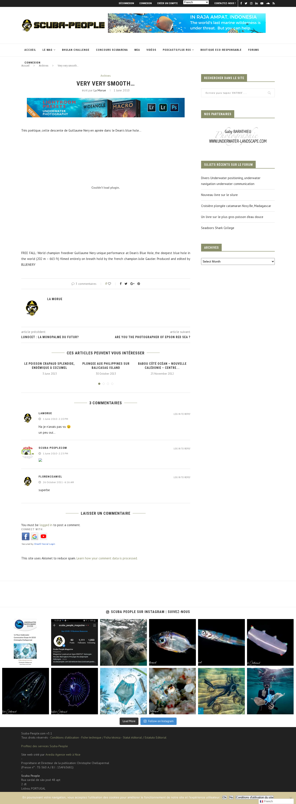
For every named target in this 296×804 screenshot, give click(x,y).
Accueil (30, 49)
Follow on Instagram (161, 721)
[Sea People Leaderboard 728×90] (187, 15)
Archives (106, 76)
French (268, 801)
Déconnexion (126, 3)
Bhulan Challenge (75, 49)
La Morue (100, 90)
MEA (137, 49)
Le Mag (47, 49)
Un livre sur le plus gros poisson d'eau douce (232, 217)
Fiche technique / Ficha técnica (100, 737)
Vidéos (151, 49)
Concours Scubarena (112, 49)
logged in (45, 525)
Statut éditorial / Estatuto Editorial (144, 737)
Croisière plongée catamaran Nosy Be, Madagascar (236, 206)
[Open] (25, 642)
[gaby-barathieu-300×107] (237, 128)
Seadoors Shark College (217, 228)
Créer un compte (167, 3)
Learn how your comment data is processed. (107, 558)
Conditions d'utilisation (64, 737)
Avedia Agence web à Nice (63, 754)
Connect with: (32, 529)
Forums (253, 49)
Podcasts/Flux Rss (177, 49)
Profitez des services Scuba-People (44, 746)
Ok (224, 797)
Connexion (145, 3)
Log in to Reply (182, 414)
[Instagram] (45, 661)
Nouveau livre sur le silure (219, 195)
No (231, 797)
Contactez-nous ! (225, 3)
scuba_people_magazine (17, 622)
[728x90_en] (106, 101)
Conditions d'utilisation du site (254, 797)
